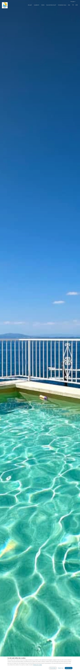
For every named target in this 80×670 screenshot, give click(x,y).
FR (73, 5)
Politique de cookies (37, 664)
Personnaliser (53, 668)
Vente (42, 5)
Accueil (30, 5)
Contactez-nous (62, 5)
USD (76, 5)
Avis (69, 5)
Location (36, 5)
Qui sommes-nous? (51, 5)
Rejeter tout (60, 668)
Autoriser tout (69, 668)
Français (72, 1)
